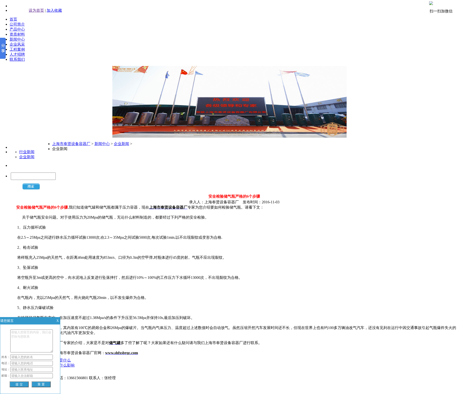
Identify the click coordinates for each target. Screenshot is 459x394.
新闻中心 (17, 39)
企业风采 (17, 44)
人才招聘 (17, 54)
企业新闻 (26, 157)
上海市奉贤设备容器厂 (71, 144)
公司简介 (17, 24)
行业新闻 (26, 152)
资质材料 (17, 34)
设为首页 (36, 10)
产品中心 (17, 29)
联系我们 (17, 59)
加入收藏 (54, 10)
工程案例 (17, 49)
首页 (13, 19)
